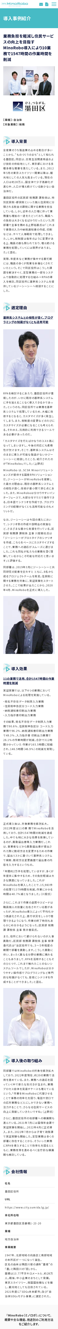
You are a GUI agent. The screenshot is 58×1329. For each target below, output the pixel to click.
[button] (54, 4)
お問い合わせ (41, 4)
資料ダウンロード (47, 4)
